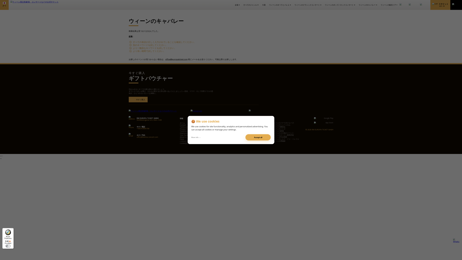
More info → (196, 137)
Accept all (258, 137)
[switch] (8, 246)
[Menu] (12, 229)
